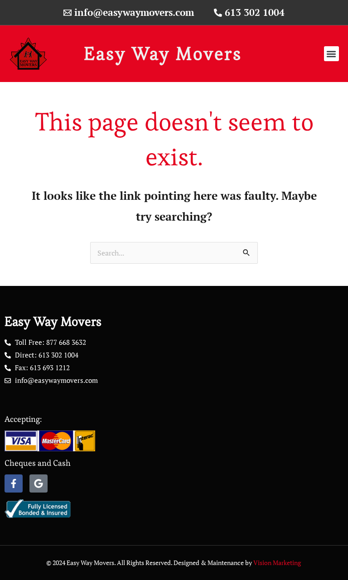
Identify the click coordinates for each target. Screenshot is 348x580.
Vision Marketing (277, 562)
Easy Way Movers (163, 53)
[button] (331, 53)
